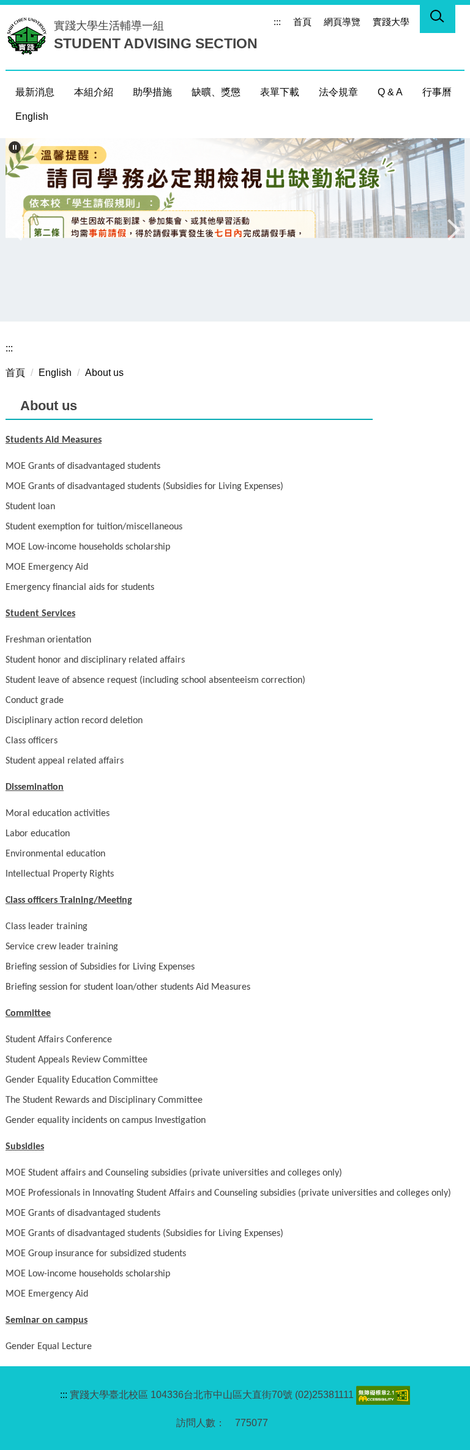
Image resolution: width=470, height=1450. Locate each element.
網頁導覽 (342, 22)
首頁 (302, 22)
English (31, 116)
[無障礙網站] (382, 1394)
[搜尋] (437, 18)
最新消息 (34, 92)
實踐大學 (391, 22)
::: (277, 22)
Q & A (390, 92)
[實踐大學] (30, 35)
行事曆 (437, 92)
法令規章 (338, 92)
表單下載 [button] (279, 92)
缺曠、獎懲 (216, 92)
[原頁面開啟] (235, 230)
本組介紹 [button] (93, 92)
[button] (15, 147)
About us (104, 372)
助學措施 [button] (152, 92)
